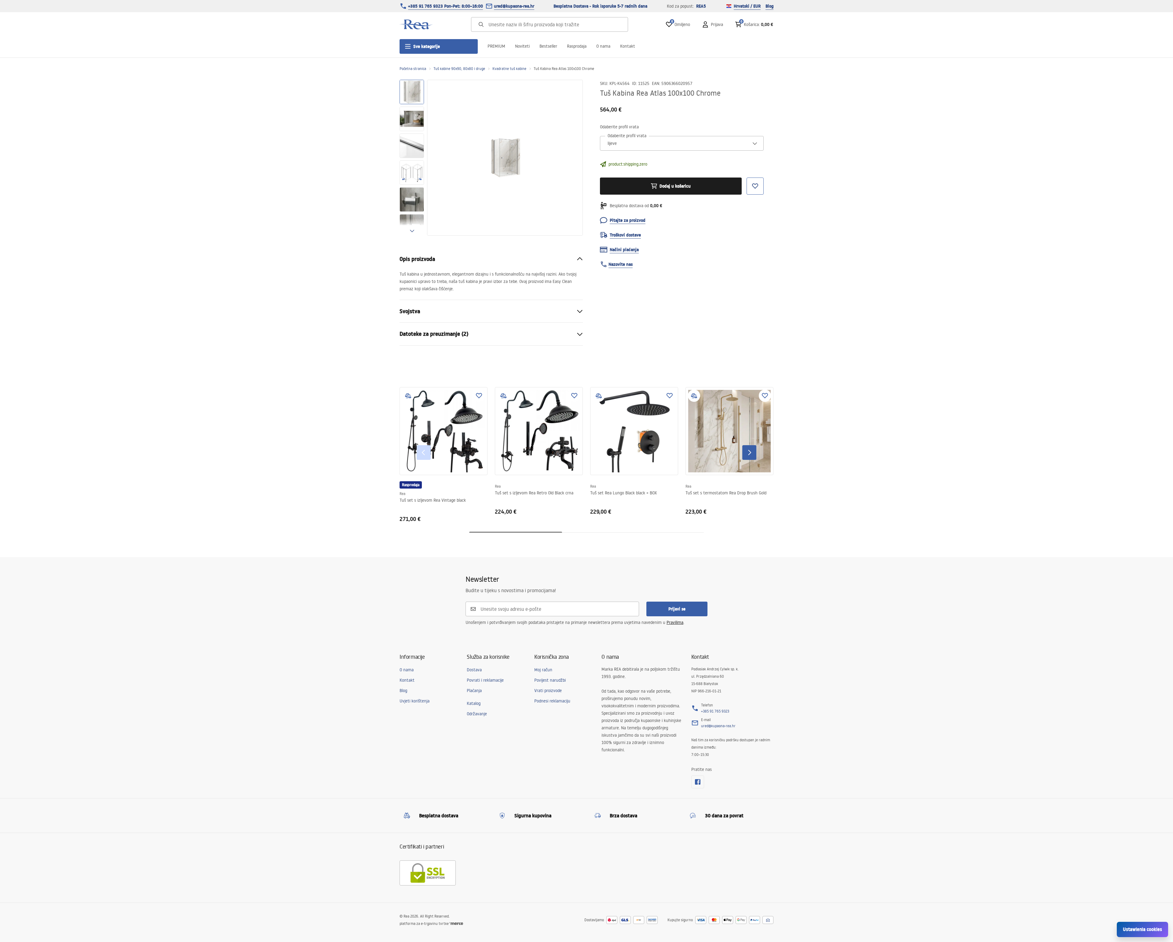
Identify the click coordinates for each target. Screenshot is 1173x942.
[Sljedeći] (749, 452)
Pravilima (675, 622)
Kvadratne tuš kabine (509, 68)
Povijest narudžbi (550, 680)
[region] (412, 158)
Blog (769, 6)
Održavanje (477, 714)
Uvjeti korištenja (414, 701)
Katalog (474, 703)
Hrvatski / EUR (747, 6)
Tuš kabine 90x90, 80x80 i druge (459, 68)
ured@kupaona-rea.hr (514, 6)
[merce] (456, 923)
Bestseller (548, 46)
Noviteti (522, 46)
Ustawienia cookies (1142, 929)
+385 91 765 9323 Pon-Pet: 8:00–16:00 (445, 6)
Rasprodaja (576, 46)
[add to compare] (408, 396)
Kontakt (627, 46)
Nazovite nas (620, 264)
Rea (402, 493)
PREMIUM (496, 46)
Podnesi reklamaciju (552, 701)
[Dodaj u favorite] (479, 396)
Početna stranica (413, 68)
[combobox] (682, 143)
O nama (603, 46)
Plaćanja (474, 690)
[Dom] (416, 24)
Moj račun (543, 670)
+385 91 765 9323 (715, 711)
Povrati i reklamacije (485, 680)
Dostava (474, 670)
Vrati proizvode (548, 690)
